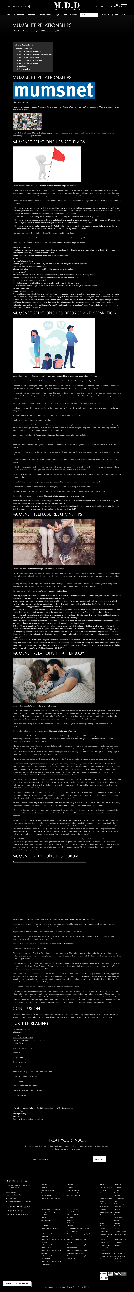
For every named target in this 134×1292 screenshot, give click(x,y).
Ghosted (16, 1053)
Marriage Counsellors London (118, 1225)
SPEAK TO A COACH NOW (17, 1284)
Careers (44, 1214)
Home (9, 15)
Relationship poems (21, 1067)
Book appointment (73, 1195)
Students (70, 1220)
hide (32, 45)
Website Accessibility (74, 1212)
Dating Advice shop (48, 1212)
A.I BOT (64, 15)
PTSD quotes (18, 1057)
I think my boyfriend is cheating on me (29, 1040)
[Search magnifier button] (126, 10)
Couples (70, 1184)
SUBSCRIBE (73, 15)
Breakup (44, 1187)
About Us (44, 1223)
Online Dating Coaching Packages (119, 1206)
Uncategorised (67, 1108)
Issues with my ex (73, 1190)
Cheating (70, 1187)
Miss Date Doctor (21, 31)
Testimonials (71, 1223)
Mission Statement (73, 1214)
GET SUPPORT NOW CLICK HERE (98, 1017)
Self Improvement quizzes (50, 1198)
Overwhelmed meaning (22, 1048)
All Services (17, 1032)
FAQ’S (57, 15)
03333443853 (12, 1198)
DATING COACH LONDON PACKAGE (120, 1242)
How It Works (45, 15)
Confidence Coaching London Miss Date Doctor (106, 1234)
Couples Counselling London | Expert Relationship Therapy (105, 1245)
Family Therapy (19, 1043)
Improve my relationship (23, 1038)
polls (122, 15)
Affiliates (70, 1217)
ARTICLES (31, 15)
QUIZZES (114, 15)
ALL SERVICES (19, 15)
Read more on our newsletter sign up (67, 1149)
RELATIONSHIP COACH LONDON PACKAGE (106, 1256)
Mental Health (46, 1195)
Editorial (16, 1035)
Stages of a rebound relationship (26, 1076)
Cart (115, 6)
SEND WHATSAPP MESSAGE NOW (17, 1214)
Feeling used (18, 1081)
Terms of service (72, 1209)
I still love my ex (19, 1095)
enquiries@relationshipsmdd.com (19, 1201)
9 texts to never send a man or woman (29, 1090)
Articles (116, 1190)
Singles (44, 1184)
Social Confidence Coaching (104, 1225)
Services (103, 1193)
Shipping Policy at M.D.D (50, 1228)
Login (100, 6)
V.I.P (43, 1193)
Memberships (46, 1220)
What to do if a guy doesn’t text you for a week (32, 1071)
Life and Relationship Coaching (104, 1206)
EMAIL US (105, 15)
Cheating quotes (19, 1062)
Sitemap (70, 1225)
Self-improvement (47, 1190)
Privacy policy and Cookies (51, 1209)
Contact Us (45, 1225)
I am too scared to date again (25, 1086)
